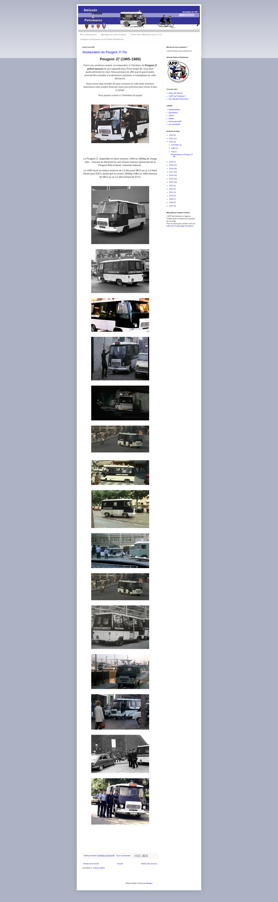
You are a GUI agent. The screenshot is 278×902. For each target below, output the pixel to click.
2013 (171, 186)
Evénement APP (175, 122)
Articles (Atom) (99, 868)
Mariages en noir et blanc (113, 34)
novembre (175, 145)
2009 (171, 199)
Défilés (171, 119)
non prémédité (174, 124)
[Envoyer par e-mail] (135, 855)
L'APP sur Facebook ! (177, 96)
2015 (171, 179)
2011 (171, 192)
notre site (170, 226)
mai (172, 152)
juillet (173, 148)
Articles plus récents (91, 864)
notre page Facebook (184, 226)
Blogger (149, 883)
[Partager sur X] (141, 855)
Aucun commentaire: (123, 855)
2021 (171, 142)
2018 (171, 169)
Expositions (173, 113)
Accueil (120, 864)
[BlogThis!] (138, 855)
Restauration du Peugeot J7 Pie (105, 52)
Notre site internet (176, 93)
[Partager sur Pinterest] (146, 855)
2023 (171, 135)
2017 (171, 172)
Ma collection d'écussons (178, 99)
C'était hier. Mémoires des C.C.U (146, 34)
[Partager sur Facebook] (143, 855)
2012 (171, 189)
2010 (171, 196)
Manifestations (174, 110)
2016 (171, 175)
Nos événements (88, 34)
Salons (171, 116)
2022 (171, 138)
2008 (171, 202)
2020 (171, 162)
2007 (171, 206)
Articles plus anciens (149, 864)
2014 (171, 182)
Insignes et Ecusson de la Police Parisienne (102, 39)
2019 (171, 165)
